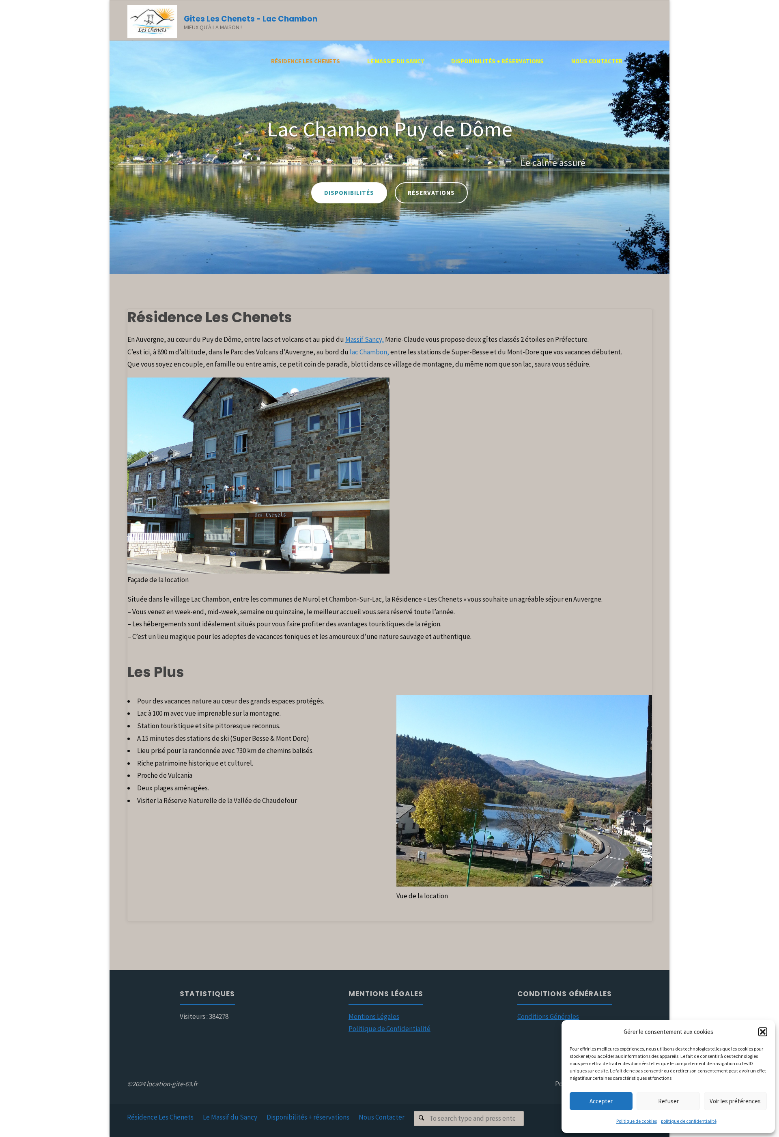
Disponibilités (527, 192)
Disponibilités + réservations (308, 1117)
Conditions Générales (548, 1016)
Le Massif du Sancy (230, 1117)
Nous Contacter (382, 1117)
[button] (763, 1032)
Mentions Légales (374, 1016)
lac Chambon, (369, 351)
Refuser (668, 1101)
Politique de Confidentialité (389, 1028)
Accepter (601, 1101)
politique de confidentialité (689, 1121)
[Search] (421, 1118)
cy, (380, 339)
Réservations (609, 192)
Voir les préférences (735, 1101)
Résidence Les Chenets (160, 1117)
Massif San (360, 339)
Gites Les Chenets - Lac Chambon (250, 18)
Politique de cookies (636, 1121)
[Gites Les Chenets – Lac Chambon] (152, 20)
